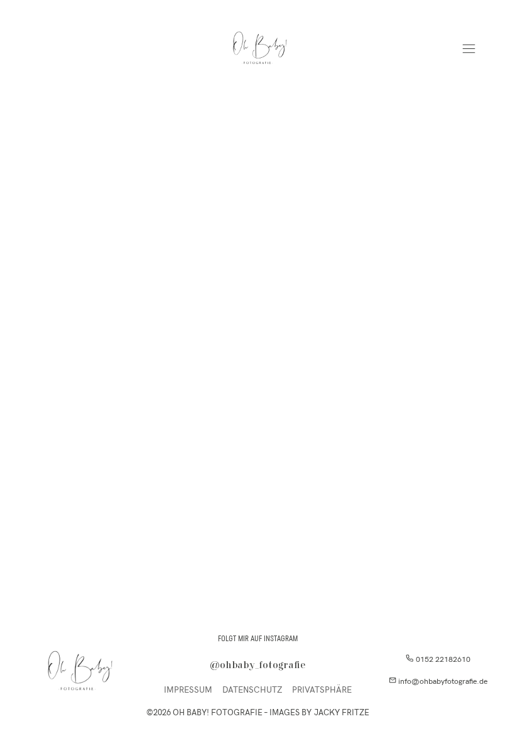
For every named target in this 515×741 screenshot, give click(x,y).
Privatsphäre (322, 690)
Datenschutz (252, 690)
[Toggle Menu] (469, 49)
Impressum (188, 690)
